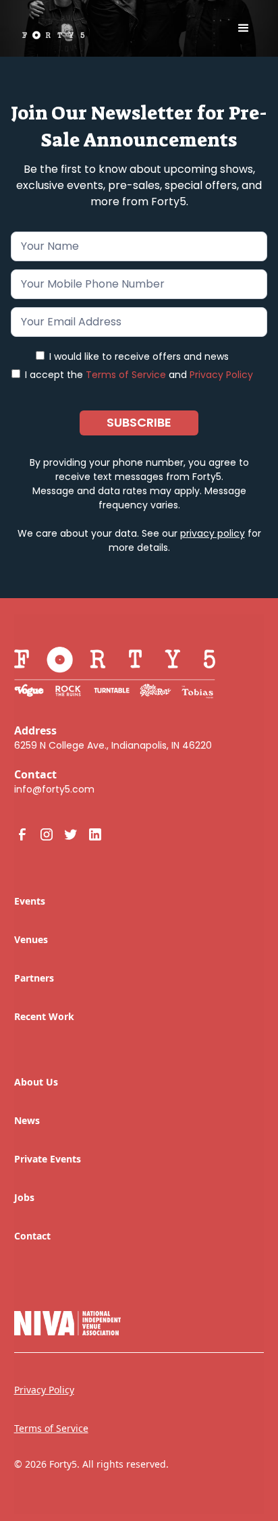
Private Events (47, 1158)
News (27, 1120)
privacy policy (212, 533)
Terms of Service (126, 374)
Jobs (24, 1197)
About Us (36, 1081)
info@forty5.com (54, 789)
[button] (243, 28)
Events (29, 901)
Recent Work (44, 1016)
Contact (32, 1235)
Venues (31, 939)
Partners (34, 977)
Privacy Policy (221, 374)
